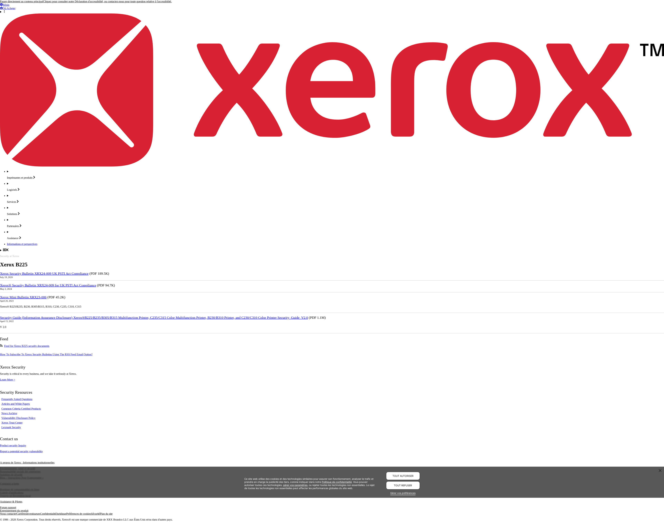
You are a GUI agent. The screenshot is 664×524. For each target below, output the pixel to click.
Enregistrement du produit (14, 510)
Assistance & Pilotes (11, 501)
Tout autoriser (403, 475)
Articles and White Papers (15, 403)
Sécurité (95, 513)
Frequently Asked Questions (16, 399)
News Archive (9, 413)
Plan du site (106, 513)
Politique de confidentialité (337, 481)
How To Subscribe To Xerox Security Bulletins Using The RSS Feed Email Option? (46, 354)
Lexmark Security (11, 427)
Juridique (61, 513)
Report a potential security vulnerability (21, 451)
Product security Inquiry (13, 445)
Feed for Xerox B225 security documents (26, 345)
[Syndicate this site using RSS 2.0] (1, 345)
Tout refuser (403, 485)
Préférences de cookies (78, 513)
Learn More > (7, 379)
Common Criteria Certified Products (21, 408)
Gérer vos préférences (403, 493)
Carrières (21, 513)
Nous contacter (8, 513)
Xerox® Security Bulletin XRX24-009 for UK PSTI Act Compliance (48, 285)
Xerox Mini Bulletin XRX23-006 (23, 297)
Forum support (8, 507)
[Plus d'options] (332, 11)
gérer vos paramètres (295, 485)
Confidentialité (48, 513)
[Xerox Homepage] (332, 165)
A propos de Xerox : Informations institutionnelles (27, 462)
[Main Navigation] (332, 250)
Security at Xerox (9, 256)
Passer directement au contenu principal (21, 1)
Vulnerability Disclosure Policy (18, 418)
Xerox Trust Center (11, 422)
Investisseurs (33, 513)
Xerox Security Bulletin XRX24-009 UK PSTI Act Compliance (44, 273)
